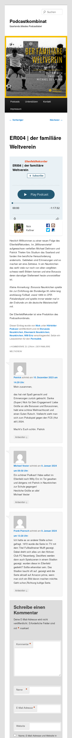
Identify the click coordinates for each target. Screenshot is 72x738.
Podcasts (15, 101)
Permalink (36, 338)
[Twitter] (47, 230)
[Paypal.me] (52, 230)
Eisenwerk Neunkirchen (36, 332)
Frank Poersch (21, 530)
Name (21, 690)
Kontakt (47, 101)
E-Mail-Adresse (25, 708)
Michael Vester (21, 465)
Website (20, 726)
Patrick (17, 377)
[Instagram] (52, 226)
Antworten (21, 437)
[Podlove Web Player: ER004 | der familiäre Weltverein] (36, 188)
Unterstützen (31, 101)
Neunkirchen (16, 335)
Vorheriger (16, 120)
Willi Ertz (28, 335)
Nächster (56, 120)
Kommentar (23, 644)
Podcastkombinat (28, 21)
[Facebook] (47, 226)
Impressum (15, 108)
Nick (38, 325)
